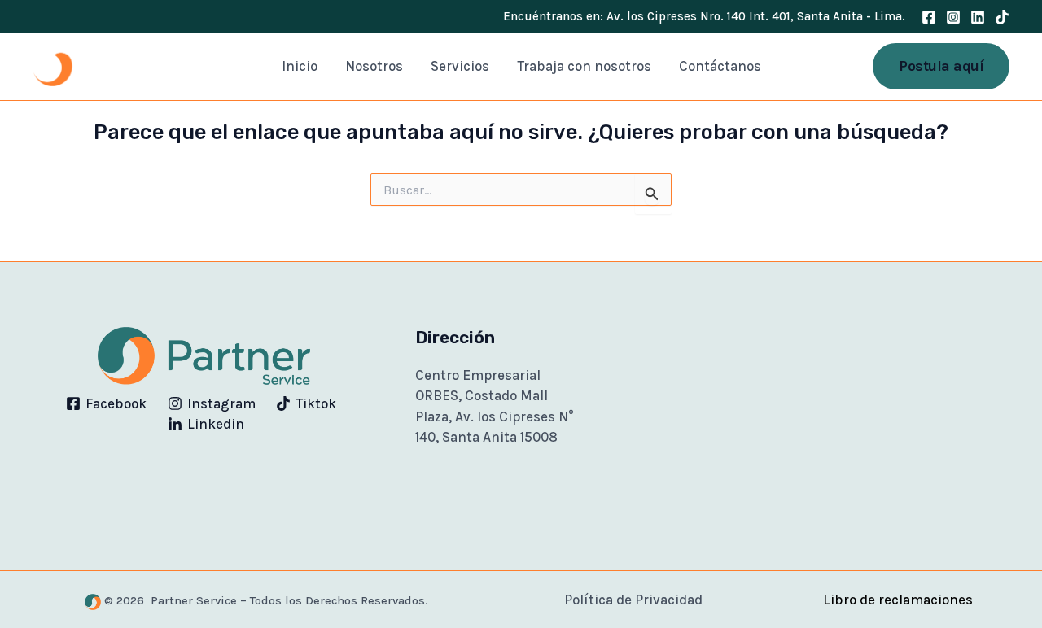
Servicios (460, 66)
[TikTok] (1002, 17)
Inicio (299, 66)
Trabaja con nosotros (584, 66)
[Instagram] (953, 17)
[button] (941, 66)
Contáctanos (720, 66)
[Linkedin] (977, 17)
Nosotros (374, 66)
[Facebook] (929, 17)
